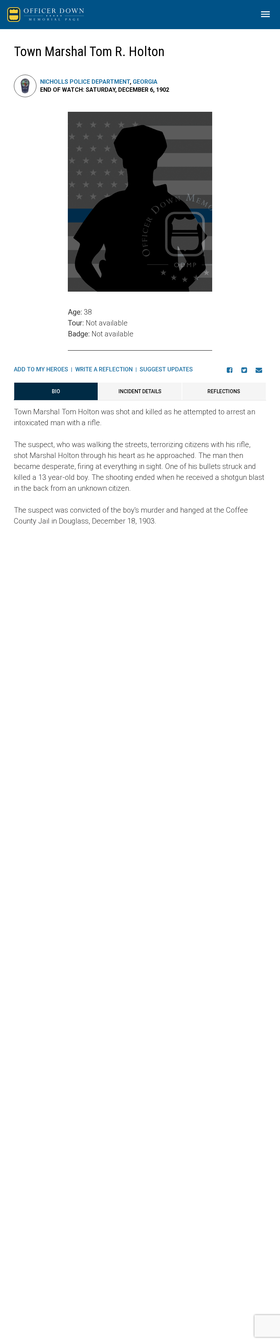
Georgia (145, 81)
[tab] (56, 391)
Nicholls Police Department (85, 81)
